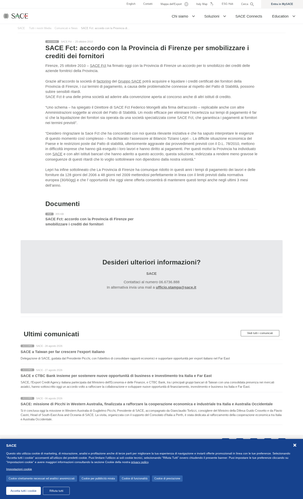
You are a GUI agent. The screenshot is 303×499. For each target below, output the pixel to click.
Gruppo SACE (129, 81)
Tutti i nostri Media (40, 28)
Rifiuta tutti (56, 490)
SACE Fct (98, 66)
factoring (104, 81)
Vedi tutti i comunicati (260, 333)
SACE (21, 28)
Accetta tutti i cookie (23, 490)
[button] (193, 15)
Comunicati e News (66, 28)
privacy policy (139, 462)
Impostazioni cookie (19, 469)
